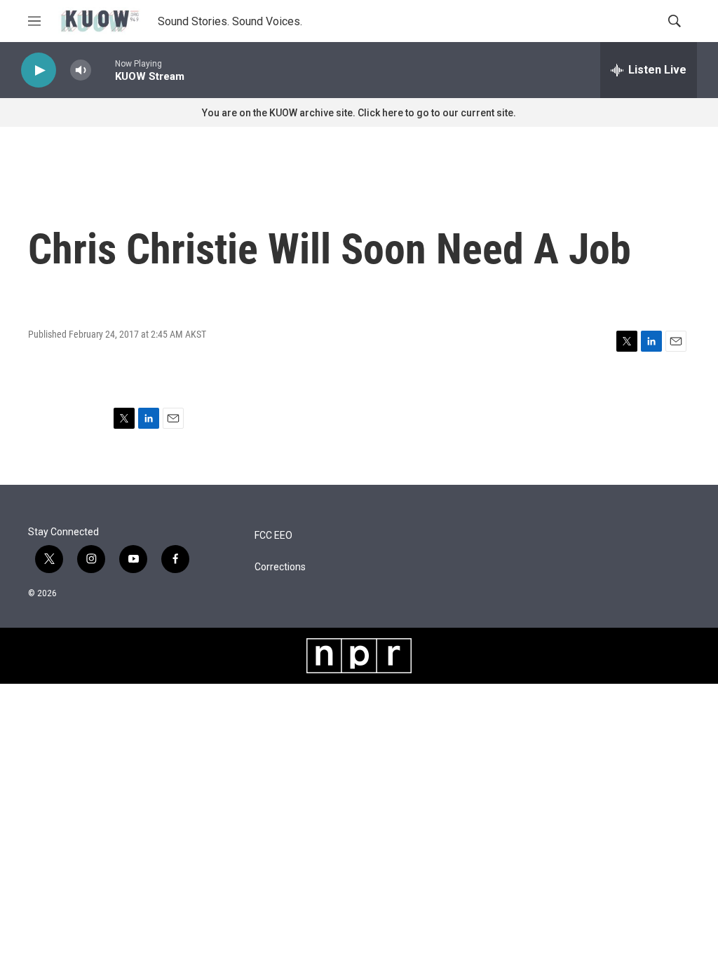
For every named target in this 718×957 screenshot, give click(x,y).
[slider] (103, 69)
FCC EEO (273, 535)
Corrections (280, 567)
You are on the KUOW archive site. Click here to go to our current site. (359, 112)
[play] (38, 70)
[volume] (81, 70)
